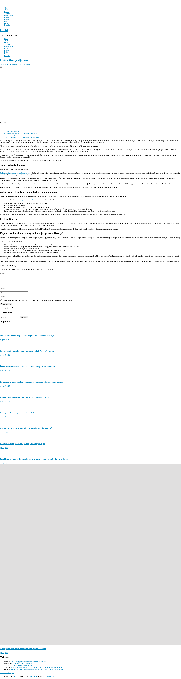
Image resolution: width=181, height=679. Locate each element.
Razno (6, 23)
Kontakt (7, 25)
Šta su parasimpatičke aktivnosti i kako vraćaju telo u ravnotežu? (28, 666)
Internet (6, 17)
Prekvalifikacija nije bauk (14, 60)
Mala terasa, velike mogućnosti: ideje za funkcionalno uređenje (27, 485)
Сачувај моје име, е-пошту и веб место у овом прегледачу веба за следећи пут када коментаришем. (38, 300)
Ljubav (6, 12)
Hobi (6, 21)
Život (6, 10)
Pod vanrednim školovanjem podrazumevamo (15, 173)
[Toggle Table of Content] (1, 128)
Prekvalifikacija (10, 135)
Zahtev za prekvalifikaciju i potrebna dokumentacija (21, 133)
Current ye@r (5, 308)
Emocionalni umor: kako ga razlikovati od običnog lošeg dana (27, 651)
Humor (6, 19)
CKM (6, 8)
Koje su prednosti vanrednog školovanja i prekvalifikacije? (23, 137)
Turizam (7, 14)
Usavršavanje (8, 15)
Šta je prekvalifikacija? (12, 131)
